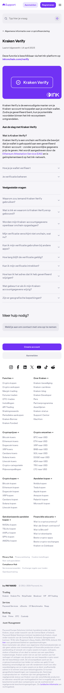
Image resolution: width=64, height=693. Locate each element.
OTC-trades (8, 399)
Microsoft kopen (42, 503)
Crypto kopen (9, 383)
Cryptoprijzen (10, 432)
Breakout (37, 596)
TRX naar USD (41, 465)
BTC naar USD (41, 437)
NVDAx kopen (9, 524)
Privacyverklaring (22, 557)
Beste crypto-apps (43, 537)
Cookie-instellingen (40, 557)
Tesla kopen (40, 487)
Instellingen (8, 403)
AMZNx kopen (9, 540)
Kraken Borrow (9, 419)
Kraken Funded (10, 423)
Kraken (5, 596)
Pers (36, 399)
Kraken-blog (40, 391)
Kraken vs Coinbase (43, 545)
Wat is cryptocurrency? (45, 521)
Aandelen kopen (43, 478)
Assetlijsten (39, 407)
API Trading (8, 407)
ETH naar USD (40, 441)
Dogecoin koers (10, 445)
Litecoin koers (9, 461)
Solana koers (8, 457)
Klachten (38, 419)
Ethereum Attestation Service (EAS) (22, 153)
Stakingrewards (10, 411)
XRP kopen (8, 495)
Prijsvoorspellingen (11, 469)
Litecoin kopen (9, 507)
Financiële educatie (45, 516)
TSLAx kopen (9, 528)
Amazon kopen (41, 495)
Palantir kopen (41, 499)
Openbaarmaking (10, 572)
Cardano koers (9, 453)
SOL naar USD (41, 453)
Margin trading (9, 391)
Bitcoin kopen (9, 483)
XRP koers (7, 449)
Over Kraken (41, 378)
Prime (10, 616)
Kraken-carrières (42, 387)
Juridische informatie (49, 684)
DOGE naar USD (42, 457)
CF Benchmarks (36, 606)
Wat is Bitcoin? (41, 529)
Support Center (41, 415)
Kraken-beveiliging (43, 383)
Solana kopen (9, 503)
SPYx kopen (8, 536)
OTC (17, 616)
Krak (4, 616)
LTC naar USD (40, 469)
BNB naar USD (41, 449)
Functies (7, 378)
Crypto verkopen (11, 387)
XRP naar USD (41, 445)
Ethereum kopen (10, 487)
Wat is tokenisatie (43, 533)
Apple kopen (40, 491)
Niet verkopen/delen (11, 561)
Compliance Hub (9, 564)
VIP (44, 596)
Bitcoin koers (9, 437)
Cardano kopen (10, 499)
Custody (24, 616)
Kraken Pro (15, 596)
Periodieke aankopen (13, 415)
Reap (46, 606)
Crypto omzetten (43, 432)
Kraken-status (41, 411)
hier (4, 642)
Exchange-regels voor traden (35, 568)
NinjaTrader (27, 596)
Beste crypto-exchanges (46, 541)
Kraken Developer (42, 395)
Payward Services (10, 606)
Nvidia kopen (40, 483)
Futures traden (9, 395)
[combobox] (31, 18)
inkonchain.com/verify (15, 59)
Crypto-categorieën (12, 465)
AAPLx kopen (9, 532)
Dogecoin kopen (10, 491)
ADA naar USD (41, 461)
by (9, 585)
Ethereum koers (10, 441)
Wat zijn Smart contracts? (47, 525)
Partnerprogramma (43, 403)
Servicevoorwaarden (11, 568)
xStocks (23, 606)
